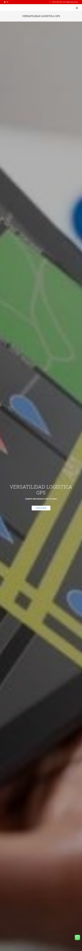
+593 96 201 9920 (57, 2)
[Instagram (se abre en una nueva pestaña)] (7, 2)
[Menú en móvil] (77, 8)
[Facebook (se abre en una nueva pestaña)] (5, 2)
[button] (41, 508)
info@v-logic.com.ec (71, 2)
